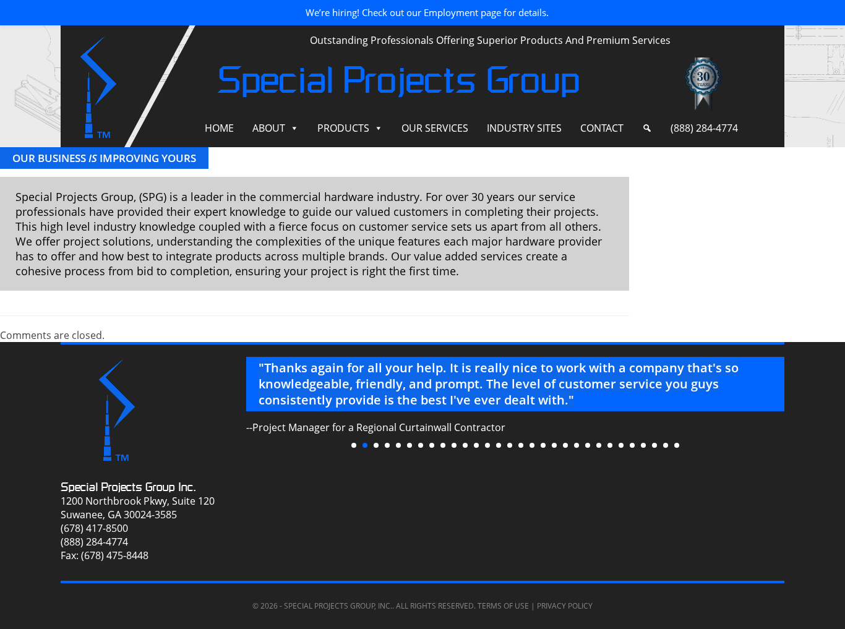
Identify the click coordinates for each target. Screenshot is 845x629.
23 (598, 445)
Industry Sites (524, 128)
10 (454, 445)
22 (587, 445)
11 (465, 445)
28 (654, 445)
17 (532, 445)
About (268, 128)
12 (476, 445)
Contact (602, 128)
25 (621, 445)
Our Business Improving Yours (104, 158)
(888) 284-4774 (704, 128)
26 (632, 445)
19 (554, 445)
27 (643, 445)
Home (219, 128)
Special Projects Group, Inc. (338, 606)
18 (543, 445)
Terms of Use (503, 606)
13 (487, 445)
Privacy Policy (565, 606)
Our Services (434, 128)
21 (576, 445)
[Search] (647, 128)
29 (665, 445)
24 (609, 445)
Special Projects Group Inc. (128, 487)
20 (565, 445)
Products (343, 128)
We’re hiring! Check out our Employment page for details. (427, 12)
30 (676, 445)
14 (498, 445)
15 (509, 445)
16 (520, 445)
